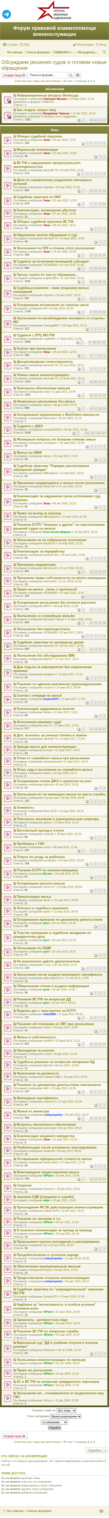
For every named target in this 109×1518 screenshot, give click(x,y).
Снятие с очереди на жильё (39, 695)
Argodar (48, 187)
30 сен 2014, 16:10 (64, 922)
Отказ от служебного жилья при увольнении (53, 758)
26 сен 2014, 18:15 (64, 951)
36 (91, 282)
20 (91, 191)
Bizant (47, 873)
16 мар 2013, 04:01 (76, 1076)
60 (104, 312)
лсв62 (47, 1027)
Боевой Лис (50, 554)
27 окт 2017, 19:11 (67, 658)
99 (98, 342)
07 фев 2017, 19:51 (68, 750)
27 (91, 268)
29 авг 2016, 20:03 (73, 797)
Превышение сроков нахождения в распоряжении (58, 1242)
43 (104, 120)
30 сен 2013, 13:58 (67, 1065)
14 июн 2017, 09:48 (69, 687)
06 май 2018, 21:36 (66, 606)
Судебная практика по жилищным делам (50, 642)
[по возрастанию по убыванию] (54, 1422)
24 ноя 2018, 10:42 (73, 554)
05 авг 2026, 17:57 (64, 139)
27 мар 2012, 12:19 (73, 1162)
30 (104, 268)
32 (100, 408)
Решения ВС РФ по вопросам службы (48, 1331)
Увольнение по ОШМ (34, 948)
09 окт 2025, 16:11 (64, 225)
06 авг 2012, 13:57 (77, 1114)
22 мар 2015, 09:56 (66, 900)
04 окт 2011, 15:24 (67, 1222)
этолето (48, 687)
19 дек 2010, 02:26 (77, 1258)
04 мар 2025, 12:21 (82, 98)
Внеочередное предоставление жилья (48, 1172)
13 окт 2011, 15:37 (72, 1210)
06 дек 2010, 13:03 (66, 1269)
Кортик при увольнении (36, 348)
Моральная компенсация (37, 149)
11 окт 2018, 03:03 (70, 581)
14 (100, 255)
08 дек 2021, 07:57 (65, 404)
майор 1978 (50, 1210)
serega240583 (52, 429)
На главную (15, 1510)
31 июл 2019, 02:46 (74, 516)
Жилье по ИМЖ (29, 452)
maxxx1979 (50, 698)
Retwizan (49, 1349)
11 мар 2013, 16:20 (64, 1088)
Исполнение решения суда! (39, 722)
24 (104, 623)
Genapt (47, 750)
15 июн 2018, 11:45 (72, 592)
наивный (49, 1150)
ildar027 (48, 658)
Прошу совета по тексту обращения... (47, 275)
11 (91, 1044)
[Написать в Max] (102, 14)
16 (104, 572)
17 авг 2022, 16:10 (84, 113)
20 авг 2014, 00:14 (63, 1002)
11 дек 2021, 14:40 (64, 391)
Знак (46, 139)
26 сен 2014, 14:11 (65, 964)
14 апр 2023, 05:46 (61, 308)
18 (91, 649)
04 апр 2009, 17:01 (67, 1385)
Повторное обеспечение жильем (43, 388)
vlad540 (48, 1040)
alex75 (47, 725)
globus (47, 822)
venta (46, 847)
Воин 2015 (50, 810)
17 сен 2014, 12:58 (77, 977)
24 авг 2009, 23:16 (67, 1373)
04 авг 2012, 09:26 (70, 1127)
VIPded (48, 1175)
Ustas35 (48, 833)
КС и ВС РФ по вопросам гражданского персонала (58, 1382)
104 (87, 433)
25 (104, 1179)
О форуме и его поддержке (58, 116)
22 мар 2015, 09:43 (66, 911)
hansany (48, 1188)
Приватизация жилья (34, 897)
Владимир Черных (56, 113)
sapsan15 (49, 1101)
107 (103, 433)
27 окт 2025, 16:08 (64, 213)
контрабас (50, 860)
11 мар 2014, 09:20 (71, 1014)
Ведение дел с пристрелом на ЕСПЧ (46, 1011)
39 (104, 282)
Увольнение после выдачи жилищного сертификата (59, 974)
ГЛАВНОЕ (47, 101)
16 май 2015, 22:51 (67, 873)
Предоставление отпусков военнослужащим (53, 1278)
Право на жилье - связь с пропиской (47, 589)
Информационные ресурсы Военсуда (47, 95)
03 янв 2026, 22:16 (68, 187)
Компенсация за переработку (41, 551)
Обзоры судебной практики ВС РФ (45, 222)
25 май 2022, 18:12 (72, 378)
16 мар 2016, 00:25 (72, 810)
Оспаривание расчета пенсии (41, 883)
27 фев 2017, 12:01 (67, 725)
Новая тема (13, 75)
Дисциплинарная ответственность (45, 362)
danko (47, 712)
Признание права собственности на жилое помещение (61, 578)
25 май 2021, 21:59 (72, 442)
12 (91, 255)
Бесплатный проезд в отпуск (40, 830)
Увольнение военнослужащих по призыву (51, 1360)
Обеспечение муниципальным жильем (49, 1266)
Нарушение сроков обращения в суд (47, 235)
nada (46, 391)
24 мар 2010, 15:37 (68, 1334)
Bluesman (49, 418)
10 (104, 204)
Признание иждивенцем (36, 565)
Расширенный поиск (78, 75)
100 (103, 342)
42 (100, 120)
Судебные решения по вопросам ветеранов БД (56, 1062)
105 (92, 433)
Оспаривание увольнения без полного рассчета (56, 602)
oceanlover (50, 442)
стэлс (47, 964)
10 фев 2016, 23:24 (69, 833)
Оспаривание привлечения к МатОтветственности (58, 415)
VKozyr (47, 1400)
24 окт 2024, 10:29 (64, 251)
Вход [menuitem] (103, 44)
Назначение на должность (38, 1073)
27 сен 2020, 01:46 (70, 486)
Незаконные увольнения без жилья (46, 401)
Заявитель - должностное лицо (42, 1320)
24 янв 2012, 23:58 (67, 1175)
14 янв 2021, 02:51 (72, 473)
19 (95, 649)
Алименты (25, 807)
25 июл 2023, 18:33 (68, 295)
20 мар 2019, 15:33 (70, 543)
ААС (46, 1088)
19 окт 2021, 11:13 (70, 418)
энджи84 (48, 338)
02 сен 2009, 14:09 (67, 1363)
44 (104, 395)
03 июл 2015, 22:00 (72, 860)
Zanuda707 (50, 1296)
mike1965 (49, 1014)
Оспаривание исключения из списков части (53, 305)
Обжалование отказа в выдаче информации (53, 986)
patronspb (49, 1127)
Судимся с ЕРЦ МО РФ (36, 335)
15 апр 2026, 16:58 (65, 153)
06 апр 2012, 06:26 (69, 1150)
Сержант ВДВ (52, 1076)
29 (100, 268)
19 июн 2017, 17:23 (71, 674)
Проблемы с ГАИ (30, 844)
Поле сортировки (38, 1416)
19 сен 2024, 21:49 (72, 264)
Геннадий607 (51, 325)
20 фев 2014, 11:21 (68, 1040)
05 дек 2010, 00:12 (77, 1281)
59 (100, 312)
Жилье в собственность (36, 1037)
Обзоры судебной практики (39, 136)
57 (91, 312)
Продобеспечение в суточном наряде (48, 1255)
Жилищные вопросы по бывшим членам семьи (56, 439)
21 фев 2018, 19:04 (79, 619)
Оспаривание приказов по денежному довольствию (59, 919)
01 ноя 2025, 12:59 (65, 200)
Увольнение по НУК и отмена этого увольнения (56, 248)
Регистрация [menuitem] (85, 44)
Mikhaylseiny (51, 516)
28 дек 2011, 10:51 (68, 1188)
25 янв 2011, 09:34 (62, 1245)
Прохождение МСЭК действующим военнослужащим (60, 1207)
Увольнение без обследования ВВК (46, 655)
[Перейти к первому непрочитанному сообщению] (14, 95)
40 (91, 120)
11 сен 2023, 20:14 (72, 278)
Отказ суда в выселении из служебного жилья (55, 769)
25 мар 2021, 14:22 (66, 456)
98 (94, 342)
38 (100, 282)
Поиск (71, 75)
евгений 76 (50, 170)
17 (91, 729)
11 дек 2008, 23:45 (67, 1400)
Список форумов (39, 1510)
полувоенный (52, 761)
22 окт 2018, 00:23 (71, 568)
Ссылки (12, 44)
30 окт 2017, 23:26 (71, 645)
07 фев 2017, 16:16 (76, 761)
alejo (46, 1200)
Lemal (47, 1053)
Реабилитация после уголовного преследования (57, 1147)
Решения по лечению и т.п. (39, 1219)
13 (95, 255)
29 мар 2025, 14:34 (72, 238)
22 (100, 191)
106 (98, 433)
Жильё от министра (33, 1111)
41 (95, 120)
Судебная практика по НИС (39, 197)
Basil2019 (49, 543)
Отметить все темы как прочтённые (37, 80)
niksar (47, 404)
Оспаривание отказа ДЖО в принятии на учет (54, 781)
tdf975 (47, 606)
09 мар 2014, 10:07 (66, 1027)
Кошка (47, 1269)
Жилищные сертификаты (37, 1098)
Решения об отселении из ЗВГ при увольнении (55, 1024)
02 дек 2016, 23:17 (65, 773)
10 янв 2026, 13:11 (72, 170)
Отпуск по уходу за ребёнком (41, 857)
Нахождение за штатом (35, 1050)
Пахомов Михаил (55, 98)
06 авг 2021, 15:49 (75, 429)
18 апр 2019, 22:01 (86, 531)
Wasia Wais (50, 1162)
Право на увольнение (34, 1370)
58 (95, 312)
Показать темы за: (44, 1410)
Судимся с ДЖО (30, 426)
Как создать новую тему (36, 110)
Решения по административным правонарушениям (59, 684)
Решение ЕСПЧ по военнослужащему (47, 870)
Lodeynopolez (53, 1114)
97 (90, 342)
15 (104, 255)
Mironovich (50, 568)
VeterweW (49, 581)
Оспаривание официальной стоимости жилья (54, 1159)
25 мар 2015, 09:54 (70, 886)
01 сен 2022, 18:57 (72, 365)
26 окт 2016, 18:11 (67, 784)
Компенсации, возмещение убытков (46, 210)
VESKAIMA (50, 264)
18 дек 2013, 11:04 (65, 1053)
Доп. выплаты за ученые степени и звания (52, 735)
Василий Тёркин (53, 619)
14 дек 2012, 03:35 (70, 1101)
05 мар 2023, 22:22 (75, 325)
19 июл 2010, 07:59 (72, 1296)
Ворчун (48, 784)
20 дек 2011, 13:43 (64, 1200)
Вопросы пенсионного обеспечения (46, 1124)
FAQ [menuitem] (26, 44)
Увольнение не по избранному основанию (51, 540)
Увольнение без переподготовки (43, 629)
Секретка (24, 1185)
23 (104, 191)
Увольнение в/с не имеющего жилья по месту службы (61, 794)
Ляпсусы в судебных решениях (42, 908)
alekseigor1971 (52, 977)
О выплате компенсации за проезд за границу (54, 1230)
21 (95, 191)
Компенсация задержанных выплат (46, 709)
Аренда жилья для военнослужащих (46, 747)
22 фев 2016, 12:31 (67, 822)
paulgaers (49, 674)
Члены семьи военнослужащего (43, 375)
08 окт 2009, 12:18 (69, 1349)
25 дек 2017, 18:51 (71, 632)
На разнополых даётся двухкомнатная (48, 961)
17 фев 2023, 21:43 (69, 338)
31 (104, 299)
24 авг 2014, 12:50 (63, 989)
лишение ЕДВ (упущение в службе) (45, 1197)
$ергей (47, 1065)
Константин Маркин (57, 531)
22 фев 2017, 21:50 (72, 738)
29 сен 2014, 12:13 (64, 940)
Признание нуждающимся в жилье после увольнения (61, 483)
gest (46, 922)
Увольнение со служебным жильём (46, 616)
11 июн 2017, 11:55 (66, 712)
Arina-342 (49, 486)
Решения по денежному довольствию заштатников (59, 1085)
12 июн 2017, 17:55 (73, 698)
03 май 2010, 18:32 (68, 1323)
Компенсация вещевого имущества (46, 1136)
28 (95, 268)
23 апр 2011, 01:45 (67, 1233)
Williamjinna (50, 473)
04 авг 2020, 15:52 (64, 503)
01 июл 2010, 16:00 (68, 1311)
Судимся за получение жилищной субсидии (53, 261)
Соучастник (51, 797)
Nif (45, 308)
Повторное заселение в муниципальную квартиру (58, 819)
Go (45, 1245)
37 (95, 282)
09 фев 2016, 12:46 (65, 847)
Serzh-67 (49, 886)
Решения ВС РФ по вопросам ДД (44, 999)
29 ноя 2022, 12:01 (65, 351)
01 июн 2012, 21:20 (65, 1139)
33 (104, 408)
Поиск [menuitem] (104, 53)
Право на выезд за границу (39, 513)
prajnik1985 (50, 278)
